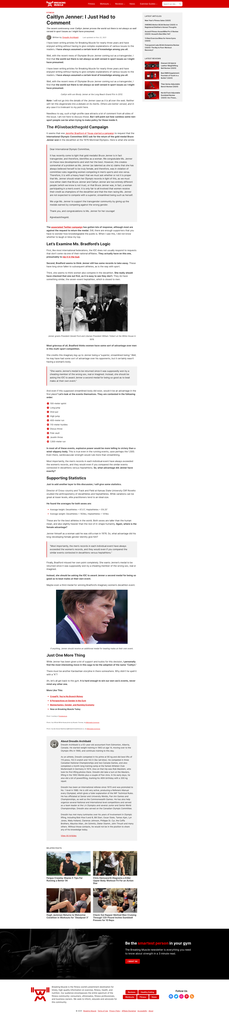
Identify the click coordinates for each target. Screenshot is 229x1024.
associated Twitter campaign (67, 227)
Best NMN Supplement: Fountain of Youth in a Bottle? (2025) (170, 75)
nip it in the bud (71, 256)
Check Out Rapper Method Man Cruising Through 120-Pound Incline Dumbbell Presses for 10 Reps (114, 917)
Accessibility (142, 1011)
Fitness (50, 13)
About (151, 1011)
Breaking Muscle (89, 1011)
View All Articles (68, 836)
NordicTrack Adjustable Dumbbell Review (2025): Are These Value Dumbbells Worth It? (170, 98)
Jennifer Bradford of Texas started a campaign (89, 133)
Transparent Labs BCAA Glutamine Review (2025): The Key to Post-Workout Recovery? (162, 47)
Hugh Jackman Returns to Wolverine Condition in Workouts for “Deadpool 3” (68, 916)
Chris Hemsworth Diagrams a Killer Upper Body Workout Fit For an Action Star (113, 880)
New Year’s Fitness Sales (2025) (158, 20)
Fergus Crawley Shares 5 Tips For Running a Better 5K (65, 879)
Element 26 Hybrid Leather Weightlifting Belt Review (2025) (169, 65)
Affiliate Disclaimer (129, 1011)
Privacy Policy (114, 1011)
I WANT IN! (133, 961)
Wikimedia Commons (92, 722)
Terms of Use (103, 1011)
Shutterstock (63, 716)
